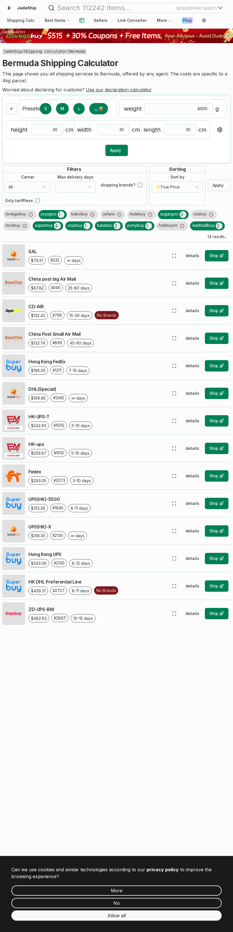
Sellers (100, 20)
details (192, 255)
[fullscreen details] (174, 255)
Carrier (27, 177)
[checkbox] (140, 185)
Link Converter (132, 20)
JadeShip (12, 51)
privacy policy (163, 869)
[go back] (11, 108)
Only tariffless (19, 201)
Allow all (116, 915)
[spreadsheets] (82, 20)
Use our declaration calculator (119, 90)
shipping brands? (118, 185)
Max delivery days (75, 177)
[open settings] (204, 20)
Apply (115, 150)
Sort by (177, 177)
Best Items (55, 20)
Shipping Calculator (45, 51)
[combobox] (27, 187)
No (116, 903)
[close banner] (228, 35)
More (162, 20)
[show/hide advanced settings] (219, 129)
